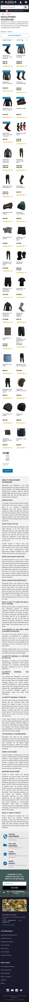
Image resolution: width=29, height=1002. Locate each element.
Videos (3, 983)
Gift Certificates (5, 952)
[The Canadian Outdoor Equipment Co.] (10, 3)
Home (2, 14)
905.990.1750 (5, 922)
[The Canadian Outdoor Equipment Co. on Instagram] (8, 990)
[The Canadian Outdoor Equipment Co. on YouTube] (12, 990)
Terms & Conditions (10, 999)
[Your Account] (20, 2)
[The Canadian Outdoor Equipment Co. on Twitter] (21, 990)
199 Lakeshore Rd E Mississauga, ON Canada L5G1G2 (13, 917)
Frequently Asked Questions (9, 935)
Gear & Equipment (6, 970)
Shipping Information (7, 942)
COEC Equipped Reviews (8, 966)
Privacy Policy (20, 999)
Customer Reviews (6, 955)
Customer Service (6, 938)
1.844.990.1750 (11, 920)
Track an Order (5, 945)
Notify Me (8, 470)
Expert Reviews (5, 973)
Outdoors (3, 980)
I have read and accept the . (16, 892)
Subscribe (14, 888)
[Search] (25, 7)
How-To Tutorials (6, 976)
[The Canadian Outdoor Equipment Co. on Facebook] (16, 990)
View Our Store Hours (8, 924)
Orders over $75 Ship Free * (16, 11)
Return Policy (4, 948)
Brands (9, 14)
